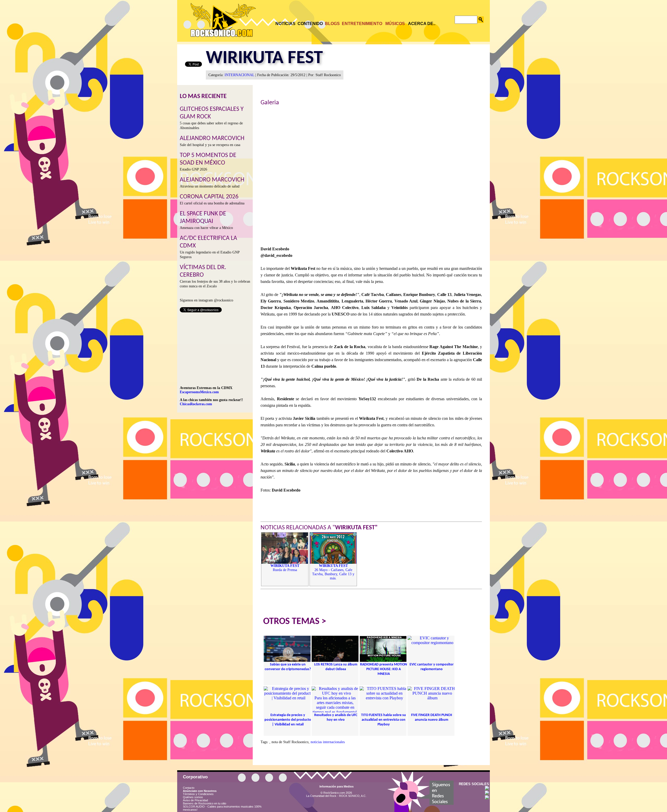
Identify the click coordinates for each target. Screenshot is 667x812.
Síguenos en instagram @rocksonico (206, 300)
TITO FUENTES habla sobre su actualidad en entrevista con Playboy (383, 719)
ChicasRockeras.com (196, 404)
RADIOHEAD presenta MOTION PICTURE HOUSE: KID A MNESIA (383, 669)
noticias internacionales (328, 742)
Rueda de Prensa (284, 568)
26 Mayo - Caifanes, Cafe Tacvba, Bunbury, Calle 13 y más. (333, 572)
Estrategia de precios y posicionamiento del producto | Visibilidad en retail (287, 719)
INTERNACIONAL (239, 75)
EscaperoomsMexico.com (199, 392)
